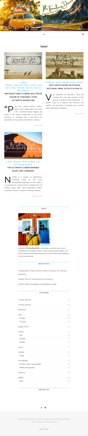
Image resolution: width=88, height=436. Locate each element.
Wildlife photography (27, 367)
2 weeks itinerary (24, 300)
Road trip (21, 372)
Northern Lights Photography (30, 364)
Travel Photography (51, 422)
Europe (21, 332)
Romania (22, 339)
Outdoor (21, 352)
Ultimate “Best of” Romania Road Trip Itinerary (35, 279)
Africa (26, 85)
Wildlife (29, 88)
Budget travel (23, 326)
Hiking (21, 355)
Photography (23, 360)
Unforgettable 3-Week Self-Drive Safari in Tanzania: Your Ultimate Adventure (23, 97)
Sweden (22, 342)
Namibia (65, 82)
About (34, 422)
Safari (12, 88)
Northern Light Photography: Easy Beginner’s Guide (37, 284)
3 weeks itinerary (13, 162)
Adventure (18, 85)
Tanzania (21, 88)
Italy (21, 335)
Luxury (33, 85)
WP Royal (66, 419)
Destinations (40, 422)
